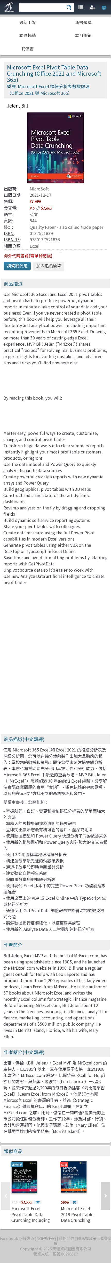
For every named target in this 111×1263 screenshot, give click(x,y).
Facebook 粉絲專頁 (17, 1238)
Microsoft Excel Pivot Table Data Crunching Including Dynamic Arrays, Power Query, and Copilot (30, 1222)
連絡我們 (66, 1238)
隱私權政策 (87, 1238)
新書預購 (83, 22)
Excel (34, 246)
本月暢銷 (83, 35)
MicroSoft (39, 189)
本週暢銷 (27, 35)
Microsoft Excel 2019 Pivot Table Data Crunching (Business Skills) (77, 1217)
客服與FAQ (46, 1238)
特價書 (27, 48)
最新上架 (27, 22)
